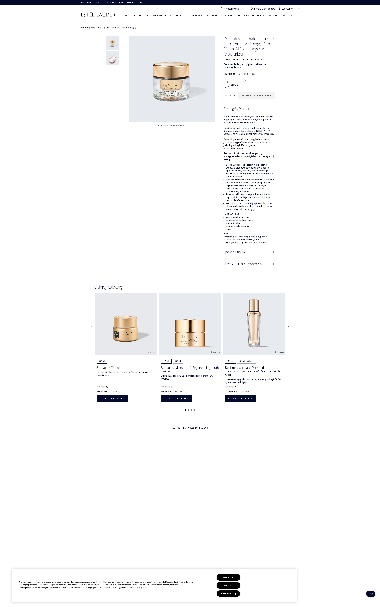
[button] (371, 594)
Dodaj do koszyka (112, 398)
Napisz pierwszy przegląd (190, 428)
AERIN (229, 16)
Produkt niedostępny (256, 95)
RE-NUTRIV (213, 16)
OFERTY (288, 16)
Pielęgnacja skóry (107, 27)
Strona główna (88, 27)
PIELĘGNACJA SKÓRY (159, 16)
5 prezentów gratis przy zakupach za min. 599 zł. (111, 2)
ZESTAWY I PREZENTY (251, 16)
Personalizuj (228, 593)
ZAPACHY (196, 16)
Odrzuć (228, 585)
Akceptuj (228, 577)
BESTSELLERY (133, 16)
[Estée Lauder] (98, 14)
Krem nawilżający (127, 27)
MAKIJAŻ (181, 16)
